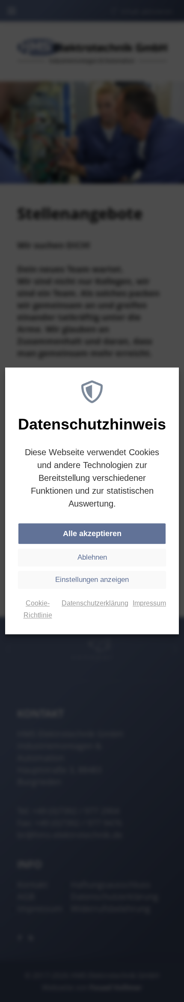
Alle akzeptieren (92, 534)
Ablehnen (92, 558)
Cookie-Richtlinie (38, 609)
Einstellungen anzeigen (92, 580)
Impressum (149, 603)
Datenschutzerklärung (95, 603)
